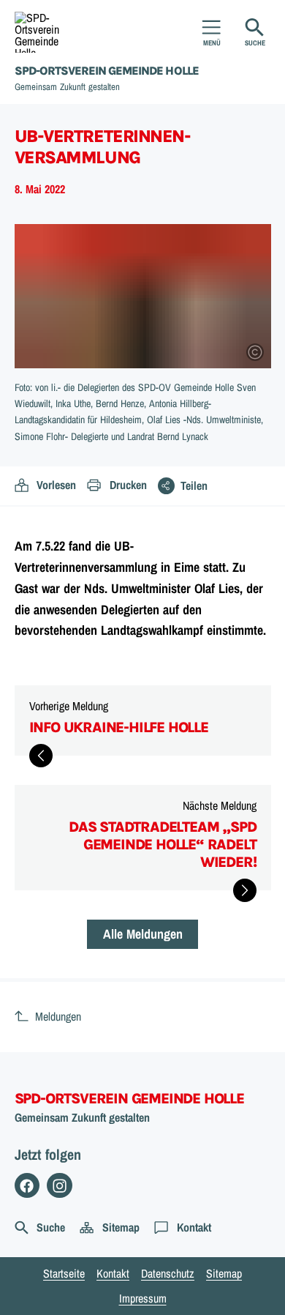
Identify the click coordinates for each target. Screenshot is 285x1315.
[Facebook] (27, 1186)
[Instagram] (59, 1186)
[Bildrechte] (255, 352)
